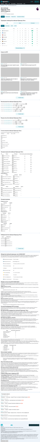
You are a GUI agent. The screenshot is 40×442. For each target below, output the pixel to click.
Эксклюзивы (13, 3)
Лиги (24, 3)
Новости (2, 3)
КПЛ (9, 3)
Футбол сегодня (19, 3)
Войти (37, 1)
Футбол (6, 3)
